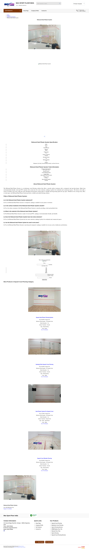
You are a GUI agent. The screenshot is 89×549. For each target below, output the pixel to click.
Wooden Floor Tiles (56, 531)
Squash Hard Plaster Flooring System (44, 317)
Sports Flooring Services (57, 527)
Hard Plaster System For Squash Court (44, 411)
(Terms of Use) (21, 546)
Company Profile (35, 10)
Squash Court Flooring (11, 16)
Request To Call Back (8, 508)
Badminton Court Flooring (57, 525)
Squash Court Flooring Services (59, 534)
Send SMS (50, 542)
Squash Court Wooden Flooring (44, 458)
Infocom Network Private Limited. (19, 547)
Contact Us (44, 10)
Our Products (8, 10)
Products (8, 15)
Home (8, 14)
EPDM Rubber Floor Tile (57, 529)
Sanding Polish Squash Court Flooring (44, 364)
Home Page (25, 10)
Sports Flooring (55, 532)
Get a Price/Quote (44, 329)
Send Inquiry (41, 542)
